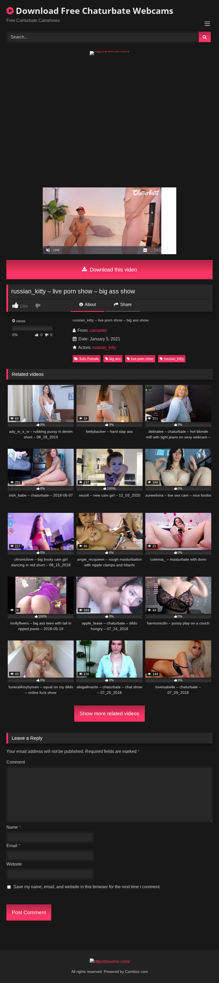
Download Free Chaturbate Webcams (93, 10)
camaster (98, 330)
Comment (15, 762)
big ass (115, 359)
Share (125, 304)
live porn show (142, 359)
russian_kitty (104, 347)
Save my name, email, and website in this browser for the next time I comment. (87, 886)
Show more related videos (109, 713)
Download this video (112, 270)
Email (13, 845)
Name (13, 827)
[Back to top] (202, 967)
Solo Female (89, 359)
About (90, 304)
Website (14, 864)
